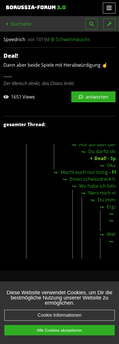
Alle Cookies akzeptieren (59, 330)
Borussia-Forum (36, 7)
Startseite (20, 24)
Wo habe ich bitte (98, 186)
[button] (91, 23)
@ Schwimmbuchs (70, 39)
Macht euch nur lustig (84, 172)
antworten (96, 97)
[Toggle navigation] (109, 8)
